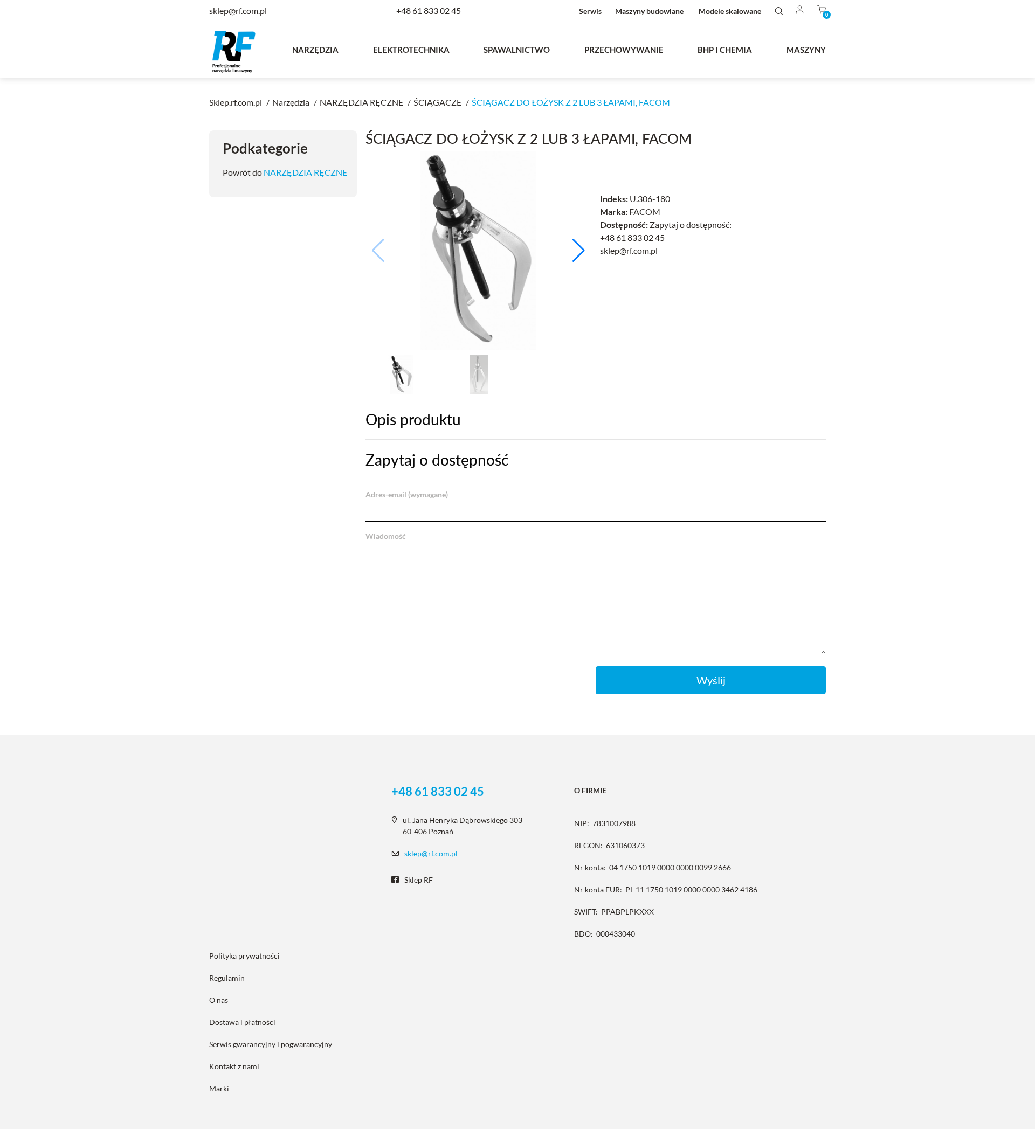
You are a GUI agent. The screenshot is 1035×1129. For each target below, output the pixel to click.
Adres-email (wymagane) (406, 494)
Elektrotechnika (411, 49)
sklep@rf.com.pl (431, 853)
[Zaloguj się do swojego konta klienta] (800, 10)
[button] (578, 250)
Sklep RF (418, 879)
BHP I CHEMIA (725, 49)
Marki (219, 1088)
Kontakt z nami (234, 1066)
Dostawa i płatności (242, 1022)
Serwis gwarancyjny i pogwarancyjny (270, 1044)
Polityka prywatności (244, 955)
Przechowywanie (624, 49)
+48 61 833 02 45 (428, 10)
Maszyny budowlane (649, 11)
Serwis (590, 11)
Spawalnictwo (517, 49)
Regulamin (227, 977)
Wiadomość (385, 536)
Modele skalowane (730, 11)
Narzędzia (315, 49)
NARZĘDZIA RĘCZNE (305, 172)
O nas (218, 1000)
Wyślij (711, 680)
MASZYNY (806, 49)
